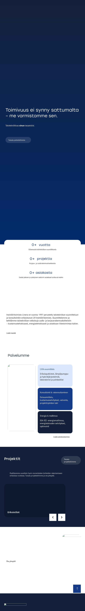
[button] (52, 517)
